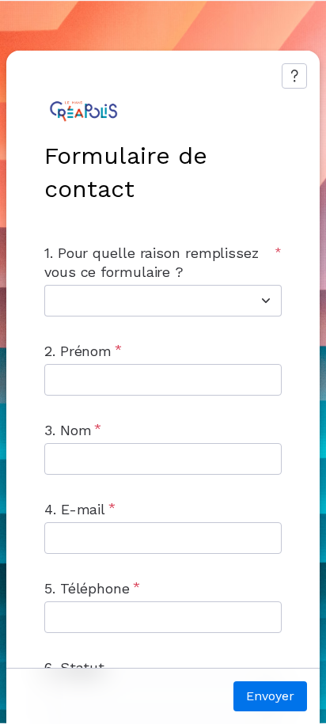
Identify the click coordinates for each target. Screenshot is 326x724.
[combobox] (145, 301)
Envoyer (270, 695)
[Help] (294, 76)
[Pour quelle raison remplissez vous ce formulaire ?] (266, 300)
